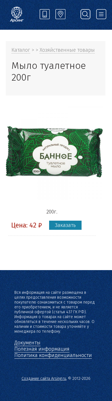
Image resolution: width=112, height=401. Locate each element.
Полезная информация (41, 349)
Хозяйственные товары (67, 50)
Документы (27, 343)
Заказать (65, 225)
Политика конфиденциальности (53, 355)
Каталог (20, 50)
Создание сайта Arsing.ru (44, 378)
